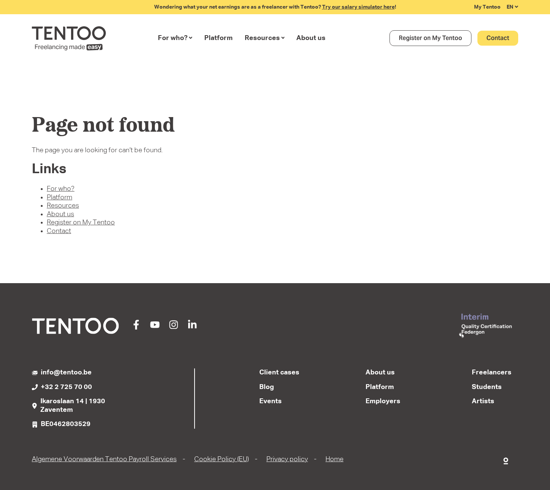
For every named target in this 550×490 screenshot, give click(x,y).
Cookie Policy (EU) (221, 459)
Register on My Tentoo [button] (430, 38)
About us (311, 38)
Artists (483, 401)
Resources (262, 38)
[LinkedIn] (192, 327)
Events (270, 401)
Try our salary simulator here (358, 7)
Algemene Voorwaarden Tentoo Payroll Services (104, 459)
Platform (218, 38)
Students (487, 387)
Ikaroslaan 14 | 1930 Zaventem (72, 405)
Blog (266, 387)
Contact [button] (497, 38)
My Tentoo (487, 7)
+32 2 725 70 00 (66, 387)
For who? (172, 38)
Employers (383, 401)
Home (334, 459)
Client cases (279, 372)
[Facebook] (136, 327)
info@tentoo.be (66, 372)
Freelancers (491, 372)
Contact (59, 231)
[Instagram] (173, 327)
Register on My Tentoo (81, 222)
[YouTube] (155, 327)
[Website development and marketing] (506, 459)
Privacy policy (287, 459)
